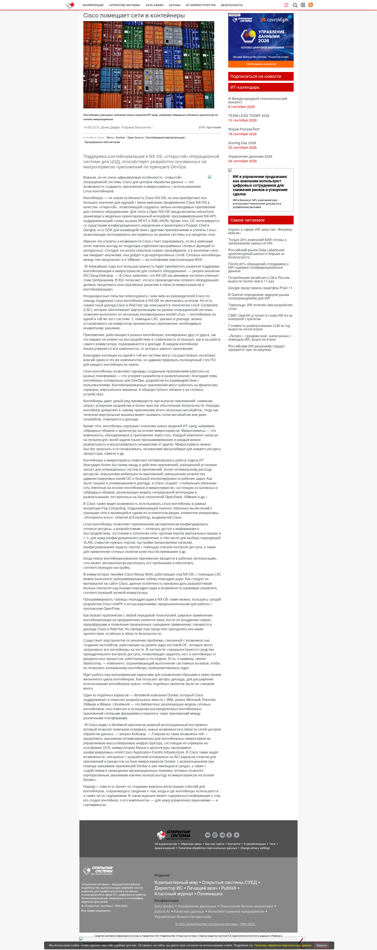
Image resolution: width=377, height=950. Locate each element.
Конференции (93, 5)
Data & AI (162, 911)
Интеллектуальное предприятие (236, 911)
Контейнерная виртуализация (165, 137)
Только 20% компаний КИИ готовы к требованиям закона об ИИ (257, 241)
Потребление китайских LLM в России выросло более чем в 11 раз (259, 279)
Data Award (164, 906)
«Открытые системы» (125, 5)
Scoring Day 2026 (242, 142)
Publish (228, 888)
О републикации (255, 844)
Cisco (109, 137)
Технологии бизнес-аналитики (246, 906)
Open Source (135, 137)
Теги (272, 844)
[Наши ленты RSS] (310, 5)
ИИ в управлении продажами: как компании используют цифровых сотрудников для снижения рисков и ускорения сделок (260, 185)
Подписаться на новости (255, 76)
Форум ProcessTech (244, 129)
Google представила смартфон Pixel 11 (260, 287)
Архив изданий (164, 848)
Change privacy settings (255, 848)
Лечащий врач (202, 888)
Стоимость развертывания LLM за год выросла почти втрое (259, 327)
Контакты (234, 844)
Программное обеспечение (102, 142)
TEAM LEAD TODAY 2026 (248, 115)
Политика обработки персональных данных (207, 848)
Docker (120, 137)
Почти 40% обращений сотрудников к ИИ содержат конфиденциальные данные (258, 267)
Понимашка (210, 893)
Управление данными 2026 (250, 156)
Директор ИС (168, 888)
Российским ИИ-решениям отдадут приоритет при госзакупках (256, 347)
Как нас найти (214, 844)
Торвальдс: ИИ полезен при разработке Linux (260, 306)
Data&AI (175, 5)
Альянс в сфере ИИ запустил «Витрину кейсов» (260, 231)
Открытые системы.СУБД (229, 882)
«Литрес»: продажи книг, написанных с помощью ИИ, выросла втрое (259, 337)
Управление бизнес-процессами (182, 916)
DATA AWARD (155, 5)
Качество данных (189, 911)
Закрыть (321, 945)
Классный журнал (173, 893)
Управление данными (197, 906)
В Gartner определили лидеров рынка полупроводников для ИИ (258, 296)
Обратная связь (191, 844)
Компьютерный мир (176, 882)
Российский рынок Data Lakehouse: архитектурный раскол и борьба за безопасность (256, 253)
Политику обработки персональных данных (283, 945)
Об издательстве (165, 844)
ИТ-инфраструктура (201, 5)
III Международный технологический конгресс (257, 100)
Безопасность (232, 5)
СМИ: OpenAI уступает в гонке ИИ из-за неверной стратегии (260, 317)
